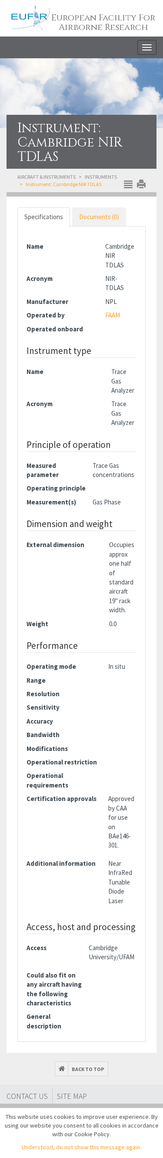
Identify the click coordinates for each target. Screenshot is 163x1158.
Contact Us (27, 1096)
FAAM (112, 315)
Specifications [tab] (43, 217)
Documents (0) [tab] (99, 217)
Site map (72, 1096)
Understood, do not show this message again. (81, 1147)
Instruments (101, 177)
